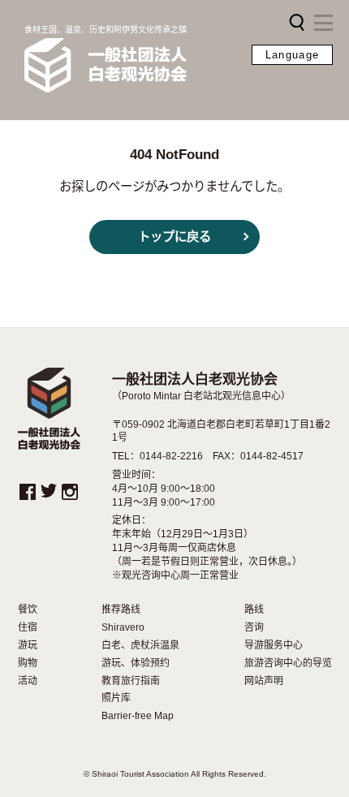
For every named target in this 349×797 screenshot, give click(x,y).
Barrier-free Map (137, 716)
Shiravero (122, 627)
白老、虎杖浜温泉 (140, 645)
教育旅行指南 (130, 681)
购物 (27, 663)
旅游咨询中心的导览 (288, 663)
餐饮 (27, 609)
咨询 (254, 627)
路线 (254, 609)
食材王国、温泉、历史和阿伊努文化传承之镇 (105, 29)
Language (292, 55)
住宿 (27, 627)
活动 (27, 681)
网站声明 (263, 681)
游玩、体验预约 (135, 663)
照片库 (116, 698)
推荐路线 (120, 609)
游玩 (27, 645)
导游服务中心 (273, 645)
